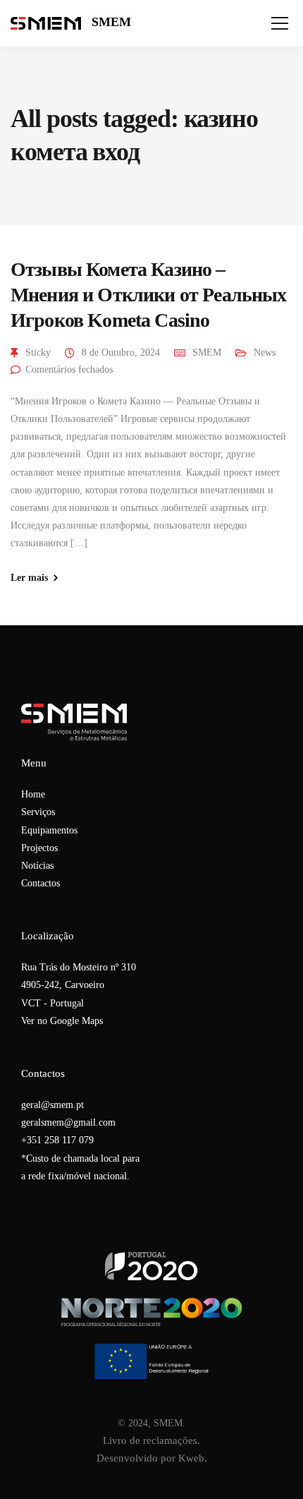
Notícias (37, 865)
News (265, 352)
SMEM (111, 22)
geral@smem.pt (52, 1105)
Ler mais (29, 578)
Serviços (38, 812)
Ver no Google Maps (62, 1021)
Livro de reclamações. (151, 1440)
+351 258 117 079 (57, 1140)
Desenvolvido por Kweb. (152, 1458)
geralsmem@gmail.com (68, 1122)
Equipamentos (49, 830)
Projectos (39, 848)
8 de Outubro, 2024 (121, 352)
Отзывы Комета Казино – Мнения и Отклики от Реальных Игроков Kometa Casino (148, 295)
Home (33, 794)
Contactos (40, 883)
